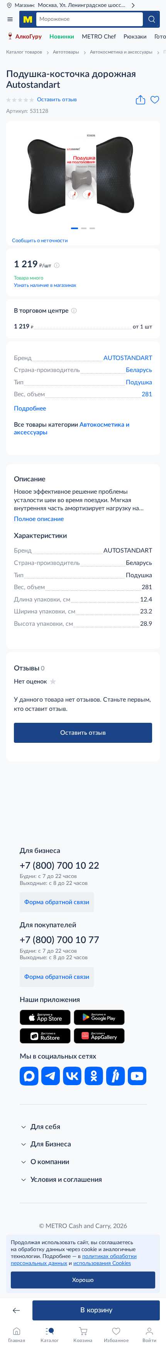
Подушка (139, 382)
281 (147, 394)
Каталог (10, 19)
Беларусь (139, 370)
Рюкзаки (135, 37)
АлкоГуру (28, 37)
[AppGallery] (99, 1036)
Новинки (61, 37)
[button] (74, 228)
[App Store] (45, 1017)
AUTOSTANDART (127, 358)
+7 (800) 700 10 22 (59, 866)
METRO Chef (99, 37)
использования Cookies (102, 1263)
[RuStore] (45, 1036)
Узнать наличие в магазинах (45, 285)
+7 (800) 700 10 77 (59, 940)
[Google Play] (99, 1017)
